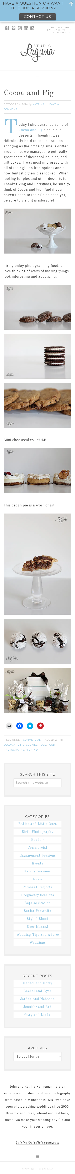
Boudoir (37, 840)
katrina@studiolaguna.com (37, 1142)
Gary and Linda (37, 1015)
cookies (32, 744)
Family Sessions (37, 871)
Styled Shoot (38, 919)
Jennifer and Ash (37, 1007)
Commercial (32, 739)
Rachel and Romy (37, 983)
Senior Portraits (37, 911)
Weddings (37, 942)
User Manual (37, 927)
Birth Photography (37, 832)
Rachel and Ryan (37, 991)
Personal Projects (37, 887)
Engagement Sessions (37, 855)
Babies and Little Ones (37, 824)
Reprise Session (37, 903)
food (42, 744)
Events (37, 863)
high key (32, 749)
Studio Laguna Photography (37, 52)
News (37, 879)
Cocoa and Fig (29, 93)
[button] (37, 76)
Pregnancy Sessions (37, 895)
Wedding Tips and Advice (37, 934)
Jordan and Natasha (37, 999)
